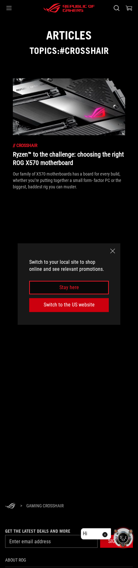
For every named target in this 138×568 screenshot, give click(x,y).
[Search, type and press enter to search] (116, 8)
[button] (9, 8)
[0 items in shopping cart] (129, 8)
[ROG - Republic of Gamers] (69, 8)
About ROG (15, 560)
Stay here (69, 287)
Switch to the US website (69, 305)
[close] (112, 251)
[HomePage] (10, 506)
